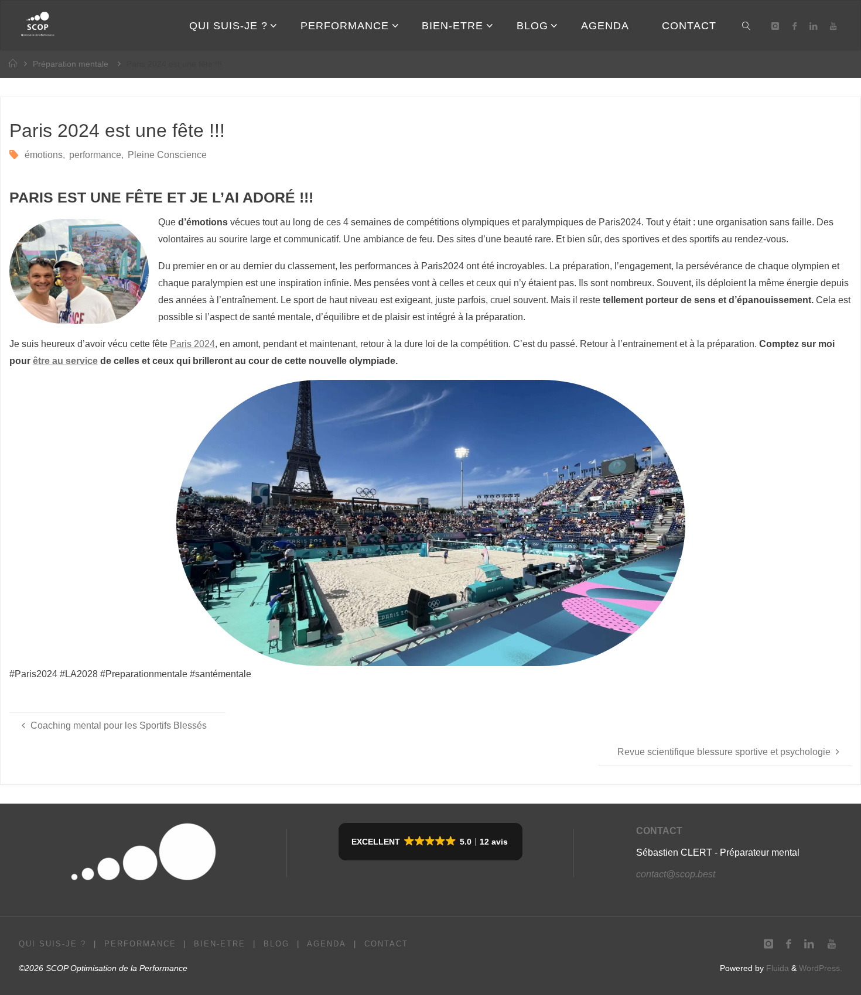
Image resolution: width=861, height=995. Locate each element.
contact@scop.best (675, 874)
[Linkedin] (813, 26)
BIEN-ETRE (219, 943)
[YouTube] (833, 26)
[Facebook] (794, 26)
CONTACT (659, 831)
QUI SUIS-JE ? (52, 943)
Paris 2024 (192, 344)
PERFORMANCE (140, 943)
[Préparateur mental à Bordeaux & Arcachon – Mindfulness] (37, 25)
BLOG (276, 943)
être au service (65, 361)
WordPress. (820, 968)
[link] (746, 25)
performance (95, 155)
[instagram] (775, 26)
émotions (44, 155)
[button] (430, 841)
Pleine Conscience (167, 155)
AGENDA (326, 943)
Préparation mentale (70, 63)
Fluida (776, 968)
